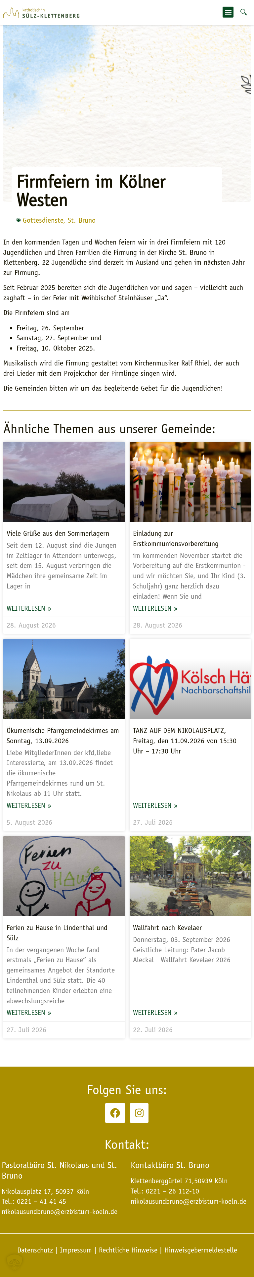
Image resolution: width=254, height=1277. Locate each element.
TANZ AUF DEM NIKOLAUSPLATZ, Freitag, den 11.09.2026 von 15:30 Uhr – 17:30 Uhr (184, 740)
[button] (228, 12)
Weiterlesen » (29, 608)
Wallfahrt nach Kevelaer (167, 927)
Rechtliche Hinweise (128, 1250)
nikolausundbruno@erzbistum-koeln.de (188, 1201)
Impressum (76, 1250)
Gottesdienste (43, 220)
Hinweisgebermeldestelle (200, 1250)
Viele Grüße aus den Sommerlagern (58, 533)
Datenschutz (36, 1250)
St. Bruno (82, 220)
